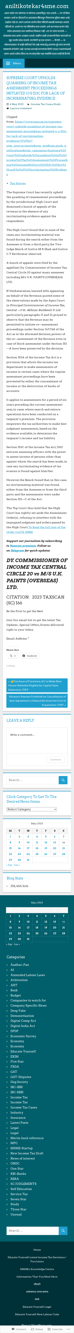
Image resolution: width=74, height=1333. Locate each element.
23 (19, 854)
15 (10, 848)
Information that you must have (37, 1276)
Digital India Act (22, 1026)
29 (10, 860)
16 (19, 848)
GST (13, 1072)
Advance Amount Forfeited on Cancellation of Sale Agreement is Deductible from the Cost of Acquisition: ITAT (36, 700)
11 (37, 842)
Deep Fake (18, 1010)
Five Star (17, 1061)
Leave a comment (21, 108)
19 (46, 848)
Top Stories (18, 183)
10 (28, 842)
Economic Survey (23, 1036)
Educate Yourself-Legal (37, 1306)
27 (54, 854)
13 (54, 842)
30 (19, 860)
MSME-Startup (21, 1148)
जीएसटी (37, 1284)
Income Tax (19, 1097)
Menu (17, 63)
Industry (16, 1112)
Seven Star (18, 1199)
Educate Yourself (23, 1051)
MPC (14, 1143)
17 (28, 848)
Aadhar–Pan (19, 964)
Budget (15, 995)
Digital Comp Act (23, 1020)
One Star (17, 1168)
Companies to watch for (28, 1000)
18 (37, 848)
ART (13, 985)
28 (63, 854)
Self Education (21, 1189)
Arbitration (19, 980)
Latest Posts (19, 1122)
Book (14, 990)
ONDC (15, 1163)
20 (54, 848)
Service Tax (19, 1194)
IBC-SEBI (16, 1092)
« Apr (9, 865)
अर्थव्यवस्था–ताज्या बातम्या (37, 1291)
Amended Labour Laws (27, 975)
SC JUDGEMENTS (23, 1184)
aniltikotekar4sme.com (37, 6)
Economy (17, 1041)
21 (63, 848)
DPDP (14, 1031)
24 (28, 854)
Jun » (17, 865)
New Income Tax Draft (26, 1153)
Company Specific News (28, 1005)
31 (28, 860)
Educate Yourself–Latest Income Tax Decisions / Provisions (37, 1259)
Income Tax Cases (42, 104)
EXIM (14, 1056)
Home (37, 1249)
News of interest (22, 1158)
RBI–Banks (18, 1173)
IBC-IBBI (16, 1087)
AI (12, 970)
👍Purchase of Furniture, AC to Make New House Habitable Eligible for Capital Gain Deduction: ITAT (34, 685)
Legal (14, 1128)
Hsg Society (19, 1082)
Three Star (18, 1209)
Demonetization (22, 1016)
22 (10, 854)
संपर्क (37, 1299)
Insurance (18, 1117)
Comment (55, 759)
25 (37, 854)
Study (57, 104)
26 (45, 854)
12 (46, 842)
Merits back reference (27, 1138)
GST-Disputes (20, 1077)
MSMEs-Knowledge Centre (37, 1269)
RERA (14, 1179)
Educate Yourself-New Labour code (37, 1314)
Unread (16, 1214)
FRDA (14, 1066)
